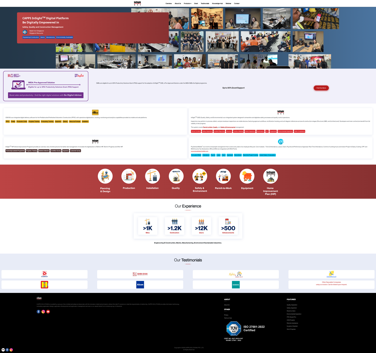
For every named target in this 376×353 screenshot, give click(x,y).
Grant (196, 3)
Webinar (228, 3)
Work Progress (291, 329)
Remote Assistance (292, 323)
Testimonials (205, 3)
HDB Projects (291, 320)
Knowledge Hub (217, 3)
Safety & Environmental (228, 127)
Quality (215, 127)
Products (187, 3)
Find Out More (321, 88)
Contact (236, 3)
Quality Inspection (292, 305)
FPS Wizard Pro (291, 317)
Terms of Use (228, 318)
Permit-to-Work (207, 127)
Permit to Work (291, 311)
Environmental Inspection (294, 314)
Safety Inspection (292, 308)
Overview (169, 3)
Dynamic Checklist (292, 326)
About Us (178, 3)
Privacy (226, 315)
